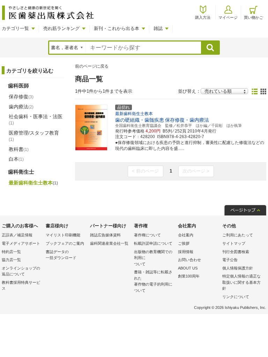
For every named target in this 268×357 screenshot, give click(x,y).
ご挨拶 (183, 243)
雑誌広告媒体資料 (105, 235)
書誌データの (61, 255)
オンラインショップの (21, 271)
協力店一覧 (11, 260)
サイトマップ (233, 243)
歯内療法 (21, 106)
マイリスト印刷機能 (63, 235)
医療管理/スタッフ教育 (34, 136)
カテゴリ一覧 (15, 28)
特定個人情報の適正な (241, 282)
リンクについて (235, 297)
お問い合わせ (189, 260)
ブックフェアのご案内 (65, 243)
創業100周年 (189, 276)
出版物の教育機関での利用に (153, 258)
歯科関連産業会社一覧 (109, 243)
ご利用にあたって (237, 235)
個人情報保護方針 (237, 268)
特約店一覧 (11, 252)
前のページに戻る (92, 66)
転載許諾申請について (153, 243)
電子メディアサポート (21, 243)
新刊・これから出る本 (116, 28)
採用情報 (185, 252)
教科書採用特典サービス (21, 285)
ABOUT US (188, 268)
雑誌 (158, 28)
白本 (16, 159)
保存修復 (21, 96)
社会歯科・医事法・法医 (35, 120)
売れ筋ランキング (61, 28)
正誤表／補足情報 (17, 235)
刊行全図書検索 (235, 252)
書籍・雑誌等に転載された (153, 281)
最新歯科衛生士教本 (33, 182)
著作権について (147, 235)
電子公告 (230, 260)
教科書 (19, 149)
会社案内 (185, 235)
